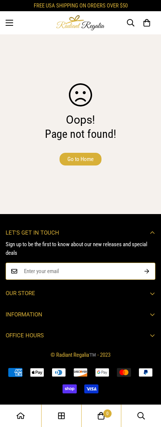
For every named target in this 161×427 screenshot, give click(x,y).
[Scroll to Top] (147, 387)
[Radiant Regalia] (80, 22)
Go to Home (80, 159)
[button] (146, 22)
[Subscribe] (147, 271)
